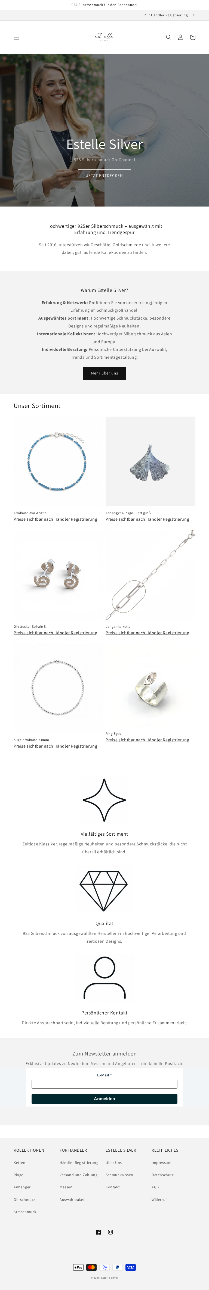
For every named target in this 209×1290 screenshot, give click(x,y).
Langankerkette (118, 626)
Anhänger (22, 1187)
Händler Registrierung (79, 1162)
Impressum (161, 1162)
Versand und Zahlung (78, 1174)
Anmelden (104, 1099)
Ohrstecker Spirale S (30, 626)
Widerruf (159, 1199)
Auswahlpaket (72, 1199)
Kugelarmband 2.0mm (31, 740)
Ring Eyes (113, 734)
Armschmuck (25, 1211)
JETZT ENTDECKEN (104, 175)
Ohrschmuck (25, 1199)
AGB (155, 1187)
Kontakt (113, 1187)
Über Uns (114, 1162)
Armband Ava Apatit (30, 513)
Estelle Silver (109, 1277)
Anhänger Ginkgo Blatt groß (128, 513)
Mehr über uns (104, 373)
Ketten (20, 1162)
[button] (16, 37)
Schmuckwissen (119, 1174)
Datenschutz (163, 1174)
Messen (66, 1187)
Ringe (18, 1174)
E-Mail (103, 1075)
